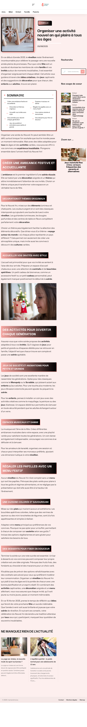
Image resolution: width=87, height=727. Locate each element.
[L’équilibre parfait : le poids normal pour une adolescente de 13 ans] (43, 646)
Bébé (33, 654)
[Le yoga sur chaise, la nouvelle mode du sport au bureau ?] (14, 646)
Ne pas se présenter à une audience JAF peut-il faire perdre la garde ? (78, 124)
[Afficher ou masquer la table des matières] (39, 95)
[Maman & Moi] (45, 5)
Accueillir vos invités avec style (17, 113)
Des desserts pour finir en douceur (43, 119)
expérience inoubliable (28, 148)
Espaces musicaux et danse (42, 102)
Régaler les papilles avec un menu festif (42, 108)
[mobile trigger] (34, 5)
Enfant (74, 93)
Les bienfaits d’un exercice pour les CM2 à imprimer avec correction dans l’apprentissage (78, 111)
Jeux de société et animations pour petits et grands (17, 125)
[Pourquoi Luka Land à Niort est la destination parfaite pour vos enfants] (66, 97)
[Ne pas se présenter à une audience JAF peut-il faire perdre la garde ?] (66, 123)
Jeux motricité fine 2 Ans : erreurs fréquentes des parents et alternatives (74, 167)
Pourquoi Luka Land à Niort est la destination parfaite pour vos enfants (78, 98)
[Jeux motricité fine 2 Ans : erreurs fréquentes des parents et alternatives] (73, 154)
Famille (45, 23)
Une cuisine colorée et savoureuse (42, 113)
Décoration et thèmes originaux (16, 108)
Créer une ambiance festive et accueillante (17, 102)
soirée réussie (48, 174)
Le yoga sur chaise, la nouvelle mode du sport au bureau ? (13, 660)
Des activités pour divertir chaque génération (15, 119)
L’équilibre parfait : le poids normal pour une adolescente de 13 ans (43, 661)
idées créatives (28, 77)
